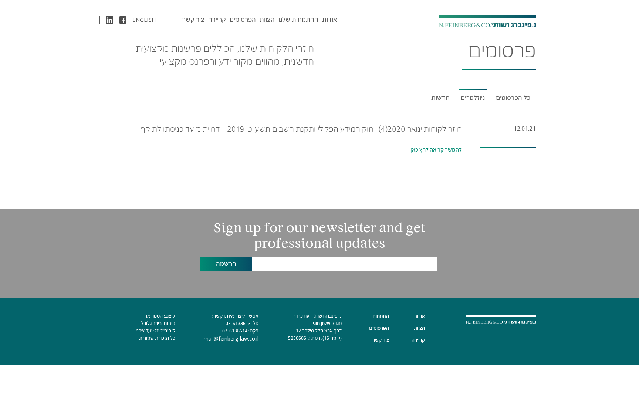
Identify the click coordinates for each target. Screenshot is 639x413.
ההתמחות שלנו (298, 20)
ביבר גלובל (151, 323)
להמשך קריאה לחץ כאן (436, 149)
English (144, 19)
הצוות (267, 20)
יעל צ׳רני (144, 331)
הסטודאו (154, 316)
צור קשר (193, 20)
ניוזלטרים (473, 98)
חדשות (440, 98)
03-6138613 (238, 323)
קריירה (217, 20)
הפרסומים (243, 20)
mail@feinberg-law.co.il (231, 338)
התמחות (380, 316)
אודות (329, 20)
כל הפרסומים (513, 98)
